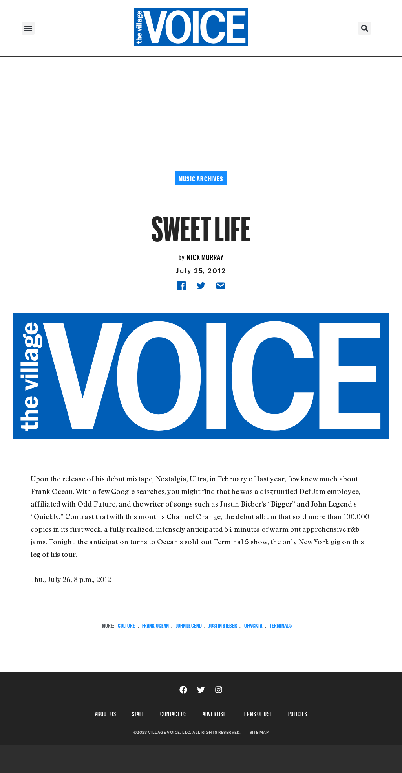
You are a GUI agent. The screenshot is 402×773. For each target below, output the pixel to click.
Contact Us (173, 712)
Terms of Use (257, 712)
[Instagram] (219, 690)
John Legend (189, 625)
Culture (126, 625)
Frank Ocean (155, 625)
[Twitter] (201, 690)
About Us (105, 712)
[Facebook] (183, 690)
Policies (297, 712)
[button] (28, 28)
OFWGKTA (253, 625)
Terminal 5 (280, 625)
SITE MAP (259, 732)
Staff (138, 712)
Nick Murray (205, 256)
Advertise (214, 712)
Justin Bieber (222, 625)
